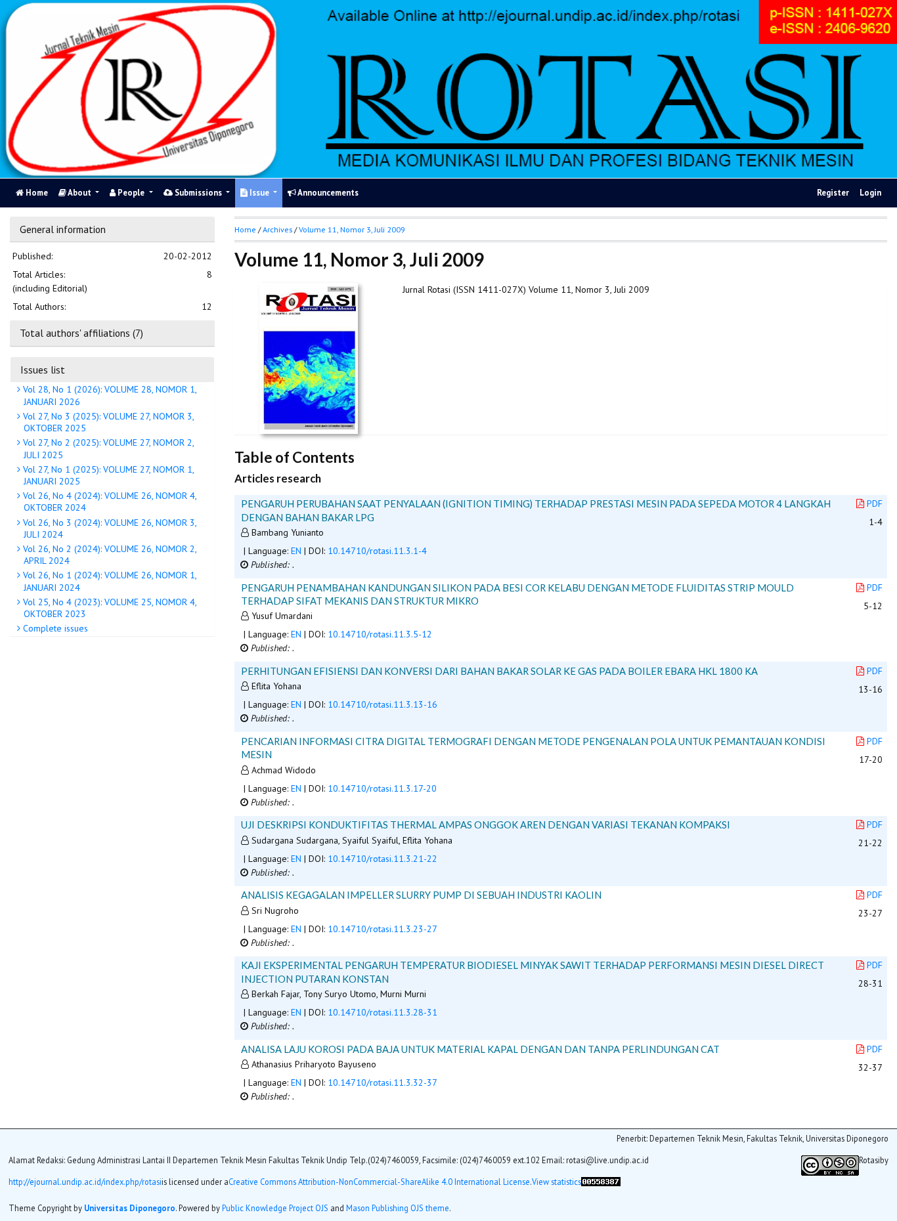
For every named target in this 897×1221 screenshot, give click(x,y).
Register (833, 192)
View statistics (556, 1181)
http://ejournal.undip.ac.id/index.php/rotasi (85, 1181)
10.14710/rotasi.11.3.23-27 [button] (382, 929)
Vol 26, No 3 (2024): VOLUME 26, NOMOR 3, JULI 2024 (108, 528)
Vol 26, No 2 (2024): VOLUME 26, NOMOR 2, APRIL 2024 (108, 554)
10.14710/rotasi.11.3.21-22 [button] (382, 859)
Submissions (198, 192)
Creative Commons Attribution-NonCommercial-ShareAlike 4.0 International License (379, 1181)
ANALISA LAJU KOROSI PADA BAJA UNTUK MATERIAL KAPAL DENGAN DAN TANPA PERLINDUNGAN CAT (480, 1049)
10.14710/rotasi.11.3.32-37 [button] (382, 1082)
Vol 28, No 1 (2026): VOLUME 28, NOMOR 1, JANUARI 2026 (108, 395)
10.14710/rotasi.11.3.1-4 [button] (377, 551)
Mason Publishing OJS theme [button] (397, 1207)
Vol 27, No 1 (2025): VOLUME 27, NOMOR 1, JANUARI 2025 (107, 474)
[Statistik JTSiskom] (601, 1186)
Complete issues (54, 628)
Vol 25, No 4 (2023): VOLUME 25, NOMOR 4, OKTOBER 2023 (108, 607)
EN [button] (296, 551)
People (131, 192)
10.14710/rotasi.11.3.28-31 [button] (382, 1012)
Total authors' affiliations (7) (81, 332)
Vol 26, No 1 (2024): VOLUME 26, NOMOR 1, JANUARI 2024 (108, 581)
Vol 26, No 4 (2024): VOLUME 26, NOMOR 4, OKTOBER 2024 (108, 501)
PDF (875, 503)
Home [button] (245, 229)
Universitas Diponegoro (129, 1207)
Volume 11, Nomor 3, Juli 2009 (352, 229)
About (79, 192)
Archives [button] (277, 229)
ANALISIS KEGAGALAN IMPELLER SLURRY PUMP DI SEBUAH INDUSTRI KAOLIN (421, 895)
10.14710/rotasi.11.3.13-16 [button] (382, 704)
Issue (259, 192)
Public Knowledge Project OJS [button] (275, 1207)
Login (870, 192)
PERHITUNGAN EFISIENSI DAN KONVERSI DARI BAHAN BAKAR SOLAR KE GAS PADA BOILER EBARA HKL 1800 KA (499, 671)
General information (63, 229)
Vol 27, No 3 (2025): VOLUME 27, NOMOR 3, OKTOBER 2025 (107, 421)
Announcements (327, 192)
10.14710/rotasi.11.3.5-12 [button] (380, 634)
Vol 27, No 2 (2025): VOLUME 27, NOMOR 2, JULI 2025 (107, 448)
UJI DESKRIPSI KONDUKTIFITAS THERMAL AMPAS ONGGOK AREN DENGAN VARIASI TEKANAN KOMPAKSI (485, 824)
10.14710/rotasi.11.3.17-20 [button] (382, 788)
